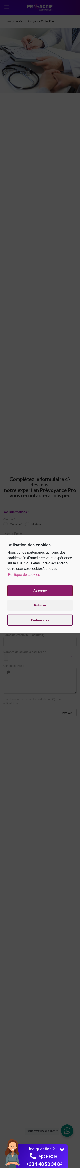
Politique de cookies (24, 574)
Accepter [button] (40, 590)
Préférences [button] (40, 620)
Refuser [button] (40, 605)
